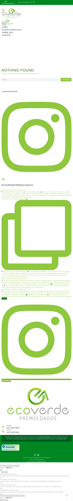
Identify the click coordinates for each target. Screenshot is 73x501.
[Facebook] (31, 2)
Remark (14, 479)
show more (4, 472)
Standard (14, 474)
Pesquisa (66, 79)
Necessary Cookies (6, 474)
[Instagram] (33, 2)
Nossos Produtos (11, 30)
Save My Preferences (12, 495)
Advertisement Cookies (7, 490)
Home (5, 27)
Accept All (16, 465)
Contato (6, 35)
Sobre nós (7, 32)
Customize (3, 465)
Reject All (9, 465)
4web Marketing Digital (40, 461)
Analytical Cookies (6, 484)
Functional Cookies (6, 479)
